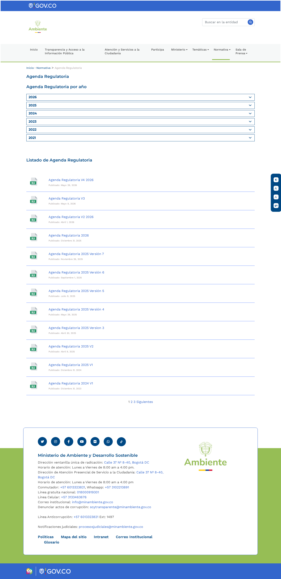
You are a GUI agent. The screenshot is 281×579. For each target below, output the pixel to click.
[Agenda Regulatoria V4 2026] (33, 182)
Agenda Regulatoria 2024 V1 (71, 383)
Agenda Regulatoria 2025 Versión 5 (76, 291)
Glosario (51, 542)
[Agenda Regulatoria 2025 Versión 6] (33, 274)
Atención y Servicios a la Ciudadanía (122, 51)
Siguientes (144, 402)
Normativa (221, 49)
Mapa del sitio (74, 537)
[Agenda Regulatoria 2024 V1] (33, 385)
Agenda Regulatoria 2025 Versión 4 (76, 309)
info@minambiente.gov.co (92, 502)
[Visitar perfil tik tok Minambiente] (121, 440)
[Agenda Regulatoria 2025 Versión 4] (33, 311)
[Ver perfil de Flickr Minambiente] (95, 441)
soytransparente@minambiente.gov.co (120, 507)
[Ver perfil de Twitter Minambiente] (42, 441)
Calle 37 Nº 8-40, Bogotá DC (126, 462)
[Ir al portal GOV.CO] (42, 5)
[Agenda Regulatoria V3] (33, 200)
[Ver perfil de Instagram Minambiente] (55, 441)
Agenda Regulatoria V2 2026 (71, 217)
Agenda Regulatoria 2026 (69, 235)
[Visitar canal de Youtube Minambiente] (81, 441)
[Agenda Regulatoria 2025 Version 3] (33, 329)
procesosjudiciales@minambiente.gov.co (111, 527)
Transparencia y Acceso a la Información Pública (65, 51)
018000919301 (88, 492)
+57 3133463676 (74, 497)
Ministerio (178, 49)
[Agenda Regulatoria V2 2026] (33, 219)
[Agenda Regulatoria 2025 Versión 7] (33, 255)
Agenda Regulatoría (68, 67)
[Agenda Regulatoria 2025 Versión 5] (33, 292)
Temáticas (199, 49)
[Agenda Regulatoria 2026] (33, 237)
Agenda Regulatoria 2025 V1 (71, 365)
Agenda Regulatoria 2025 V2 (71, 346)
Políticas (46, 537)
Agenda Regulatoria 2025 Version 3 (76, 328)
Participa (157, 49)
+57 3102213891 (117, 487)
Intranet (101, 537)
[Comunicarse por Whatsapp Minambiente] (108, 441)
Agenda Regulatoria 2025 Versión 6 (76, 272)
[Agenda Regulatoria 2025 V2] (33, 348)
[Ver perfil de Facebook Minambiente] (68, 441)
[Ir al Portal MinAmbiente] (37, 26)
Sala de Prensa (241, 51)
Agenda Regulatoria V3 (67, 198)
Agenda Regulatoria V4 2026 (71, 180)
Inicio (34, 49)
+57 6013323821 (72, 487)
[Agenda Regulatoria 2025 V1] (33, 366)
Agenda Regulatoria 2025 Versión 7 (76, 254)
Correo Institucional (134, 537)
